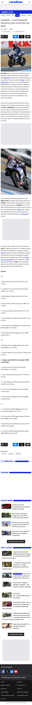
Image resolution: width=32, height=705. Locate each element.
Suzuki (19, 209)
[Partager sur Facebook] (16, 36)
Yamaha (11, 453)
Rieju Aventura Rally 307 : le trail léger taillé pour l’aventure (21, 626)
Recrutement (4, 688)
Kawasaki (24, 214)
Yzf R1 (3, 453)
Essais (8, 15)
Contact (2, 681)
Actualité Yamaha (6, 500)
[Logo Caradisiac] (16, 3)
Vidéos (29, 15)
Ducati (3, 253)
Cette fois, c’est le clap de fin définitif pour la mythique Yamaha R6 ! (20, 533)
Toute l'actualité (6, 548)
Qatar (23, 80)
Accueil (3, 15)
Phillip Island (5, 82)
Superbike (7, 78)
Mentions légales (4, 692)
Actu (17, 15)
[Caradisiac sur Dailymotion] (12, 672)
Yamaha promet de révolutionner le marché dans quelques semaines (21, 507)
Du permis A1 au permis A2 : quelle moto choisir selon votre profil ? (22, 576)
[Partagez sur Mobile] (28, 36)
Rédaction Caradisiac (5, 685)
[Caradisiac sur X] (7, 672)
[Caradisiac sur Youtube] (15, 672)
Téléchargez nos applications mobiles (14, 677)
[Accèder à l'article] (6, 506)
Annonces (23, 15)
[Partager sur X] (22, 36)
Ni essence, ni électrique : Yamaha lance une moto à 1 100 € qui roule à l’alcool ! (20, 516)
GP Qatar (18, 453)
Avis (13, 15)
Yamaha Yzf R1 (7, 12)
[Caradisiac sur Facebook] (3, 672)
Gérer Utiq (3, 698)
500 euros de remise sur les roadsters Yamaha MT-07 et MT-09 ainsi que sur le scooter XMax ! (20, 525)
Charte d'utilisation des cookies (7, 695)
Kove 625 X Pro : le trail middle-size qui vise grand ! (21, 596)
